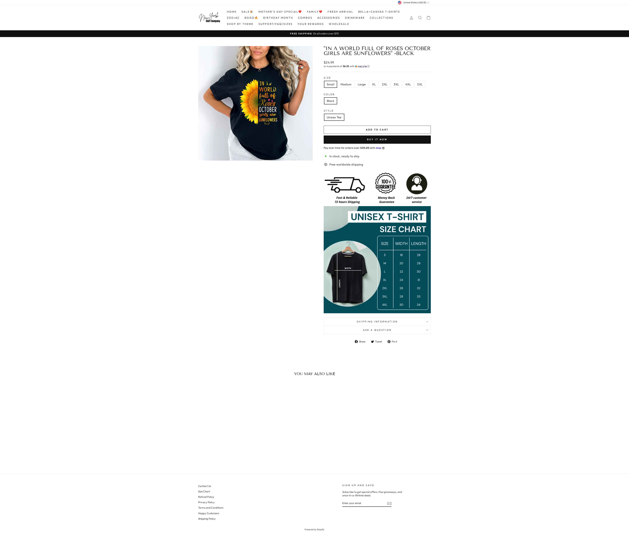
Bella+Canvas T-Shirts (379, 11)
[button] (377, 66)
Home (232, 11)
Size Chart (204, 491)
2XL (384, 84)
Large (362, 84)
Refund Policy (206, 496)
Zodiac (233, 17)
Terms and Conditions (210, 507)
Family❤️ (315, 11)
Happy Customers (208, 513)
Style (329, 110)
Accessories (328, 17)
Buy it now (377, 139)
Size (327, 77)
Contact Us (204, 486)
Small (330, 84)
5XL (420, 84)
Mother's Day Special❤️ (280, 11)
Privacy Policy (206, 502)
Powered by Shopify (314, 529)
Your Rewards (310, 24)
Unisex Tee (334, 117)
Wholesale (339, 24)
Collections (381, 17)
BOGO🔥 (251, 17)
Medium (346, 84)
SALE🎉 (247, 11)
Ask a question (377, 330)
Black (330, 101)
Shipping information (377, 321)
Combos (305, 17)
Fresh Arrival (340, 11)
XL (374, 84)
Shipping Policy (207, 518)
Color (329, 94)
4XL (408, 84)
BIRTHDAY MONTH (278, 17)
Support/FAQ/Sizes (275, 24)
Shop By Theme (240, 24)
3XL (396, 84)
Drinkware (355, 17)
